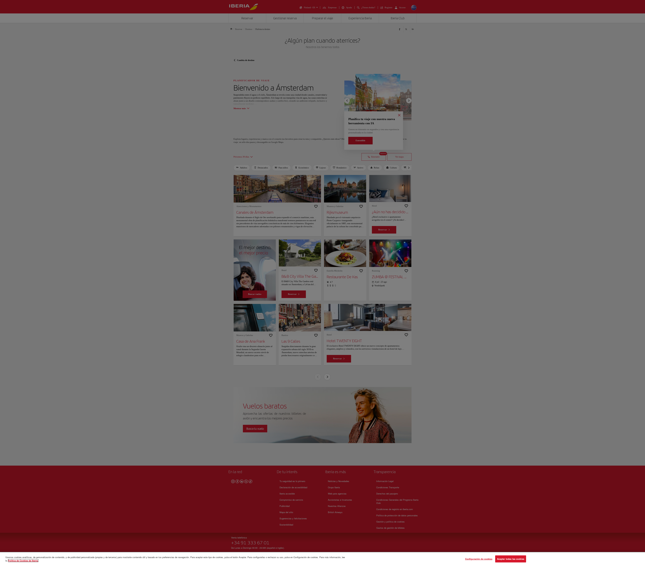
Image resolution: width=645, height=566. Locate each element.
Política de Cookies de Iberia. (23, 560)
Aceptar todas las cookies (510, 558)
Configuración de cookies (478, 558)
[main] (322, 559)
